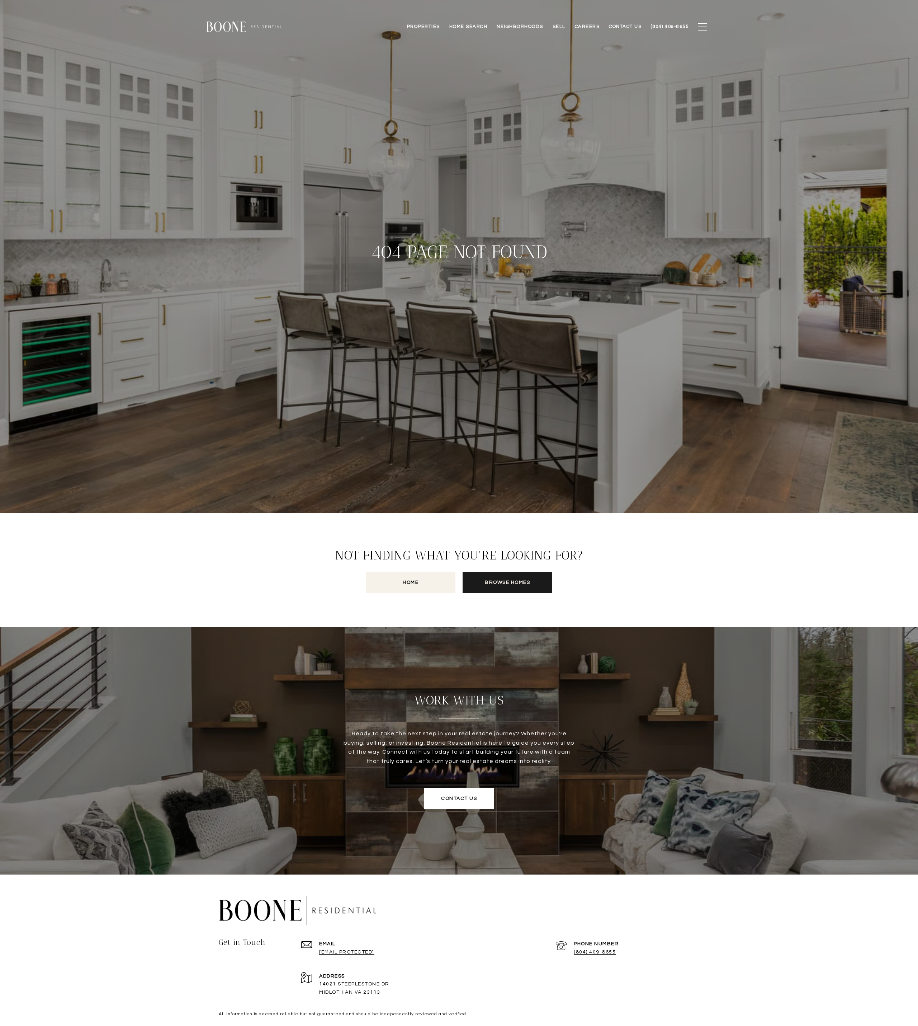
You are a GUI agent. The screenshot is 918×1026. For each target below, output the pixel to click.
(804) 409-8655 (595, 952)
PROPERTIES (423, 26)
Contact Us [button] (459, 798)
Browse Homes (507, 582)
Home (410, 582)
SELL (559, 26)
